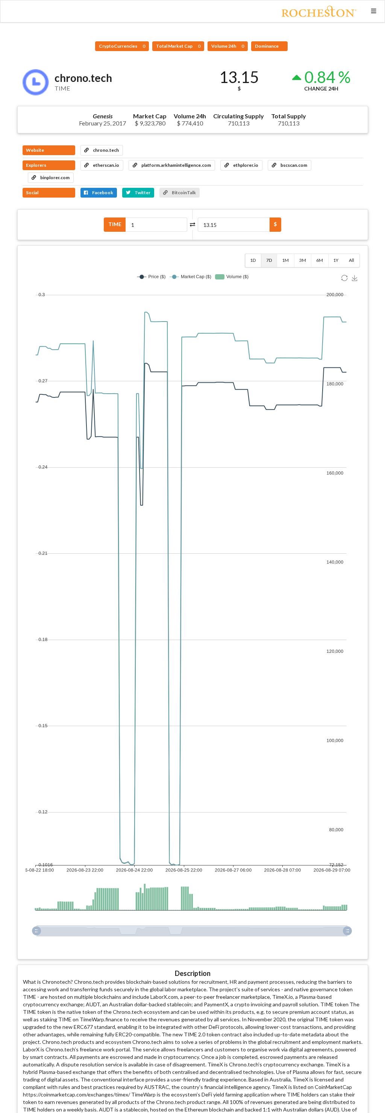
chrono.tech (105, 150)
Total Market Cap (178, 46)
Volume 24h (227, 46)
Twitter (142, 192)
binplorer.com (54, 177)
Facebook (102, 192)
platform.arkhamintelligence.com (176, 165)
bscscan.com (293, 165)
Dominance (267, 46)
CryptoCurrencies (122, 46)
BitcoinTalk (183, 192)
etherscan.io (105, 165)
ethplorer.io (245, 165)
